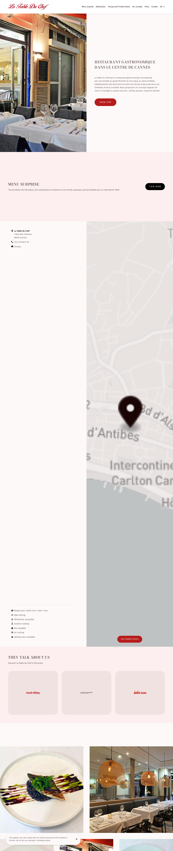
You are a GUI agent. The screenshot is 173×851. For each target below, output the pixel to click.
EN (161, 7)
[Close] (76, 839)
